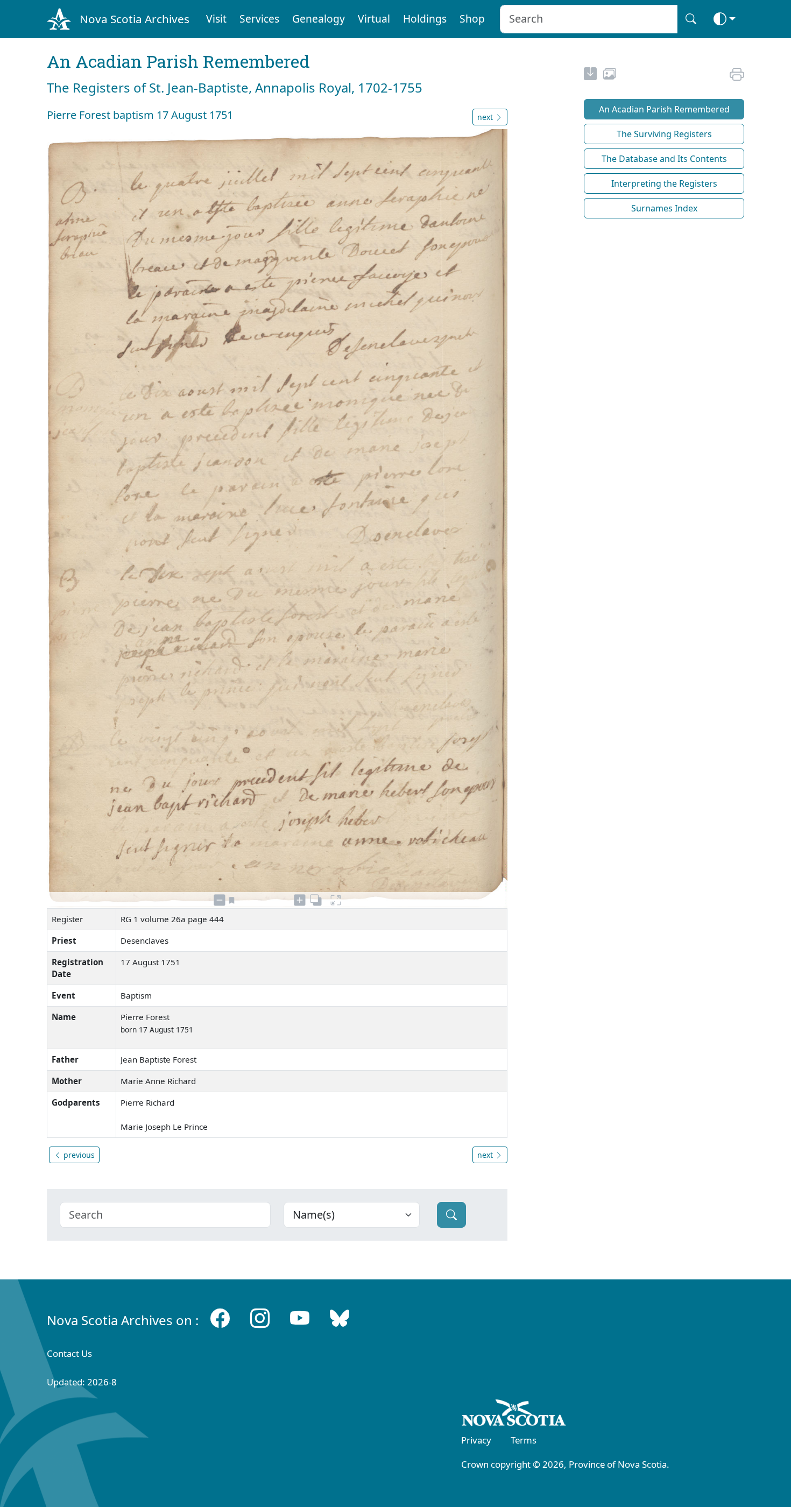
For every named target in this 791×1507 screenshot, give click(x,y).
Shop (472, 18)
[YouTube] (299, 1318)
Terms (523, 1440)
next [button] (486, 117)
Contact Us (69, 1353)
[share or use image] (609, 75)
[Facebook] (220, 1318)
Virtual (374, 18)
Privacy (476, 1440)
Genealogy (318, 18)
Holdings (425, 18)
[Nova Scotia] (514, 1415)
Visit (216, 18)
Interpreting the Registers (664, 183)
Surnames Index (664, 208)
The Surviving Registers (664, 134)
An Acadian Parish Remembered (664, 109)
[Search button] (691, 19)
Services (259, 18)
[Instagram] (260, 1318)
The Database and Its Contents (664, 159)
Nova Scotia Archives (134, 18)
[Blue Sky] (339, 1318)
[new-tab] (590, 75)
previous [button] (78, 1155)
